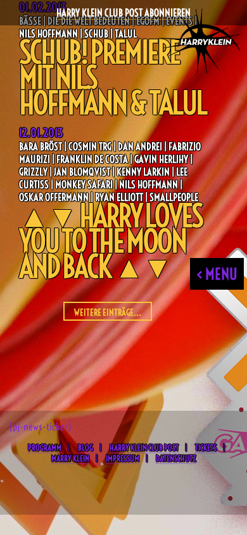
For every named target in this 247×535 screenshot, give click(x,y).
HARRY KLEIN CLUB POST (144, 447)
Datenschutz (176, 458)
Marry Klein (70, 458)
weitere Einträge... (107, 312)
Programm (44, 447)
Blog (85, 447)
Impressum (122, 458)
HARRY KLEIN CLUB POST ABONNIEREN (123, 12)
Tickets (206, 447)
